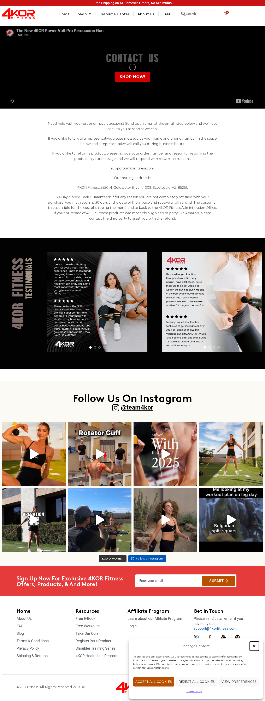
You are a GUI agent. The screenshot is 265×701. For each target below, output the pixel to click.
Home (64, 13)
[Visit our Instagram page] (196, 637)
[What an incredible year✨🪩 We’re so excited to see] (165, 454)
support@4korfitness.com (132, 168)
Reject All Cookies (197, 682)
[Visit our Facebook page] (210, 637)
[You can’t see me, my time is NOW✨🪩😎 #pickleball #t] (165, 520)
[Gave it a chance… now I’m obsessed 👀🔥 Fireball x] (34, 454)
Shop (82, 13)
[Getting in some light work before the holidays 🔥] (231, 454)
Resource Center (114, 13)
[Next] (140, 302)
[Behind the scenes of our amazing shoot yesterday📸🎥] (100, 520)
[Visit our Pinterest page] (237, 637)
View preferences (239, 682)
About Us (145, 13)
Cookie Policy (194, 691)
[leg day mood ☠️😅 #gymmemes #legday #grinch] (231, 520)
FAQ (166, 13)
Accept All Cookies (153, 682)
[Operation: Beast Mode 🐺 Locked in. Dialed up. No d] (34, 520)
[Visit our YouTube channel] (223, 637)
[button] (254, 646)
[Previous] (54, 302)
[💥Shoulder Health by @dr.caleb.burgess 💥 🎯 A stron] (100, 454)
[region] (97, 302)
